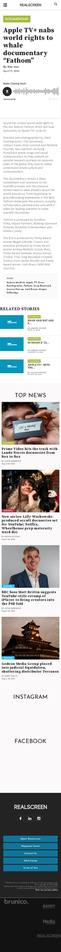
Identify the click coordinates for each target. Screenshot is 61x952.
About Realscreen (30, 839)
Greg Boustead (42, 286)
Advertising (30, 861)
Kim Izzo (13, 67)
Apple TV (31, 283)
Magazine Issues (30, 846)
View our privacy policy (46, 890)
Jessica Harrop (15, 289)
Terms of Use (30, 868)
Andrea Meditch (16, 283)
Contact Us (30, 853)
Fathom (28, 286)
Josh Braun (31, 289)
